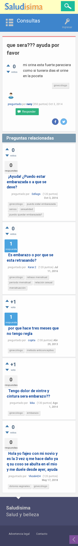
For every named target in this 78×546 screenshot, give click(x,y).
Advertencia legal (19, 533)
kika (32, 402)
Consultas (28, 21)
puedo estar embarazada (41, 204)
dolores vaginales (19, 486)
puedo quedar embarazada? (25, 214)
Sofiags (36, 194)
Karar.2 (32, 267)
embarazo (33, 413)
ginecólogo (60, 85)
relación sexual (43, 282)
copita (31, 340)
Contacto (41, 533)
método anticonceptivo (40, 350)
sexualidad (27, 209)
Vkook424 (35, 476)
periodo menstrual (20, 282)
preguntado (14, 104)
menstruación (17, 288)
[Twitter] (63, 121)
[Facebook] (55, 121)
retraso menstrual (37, 277)
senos (12, 209)
